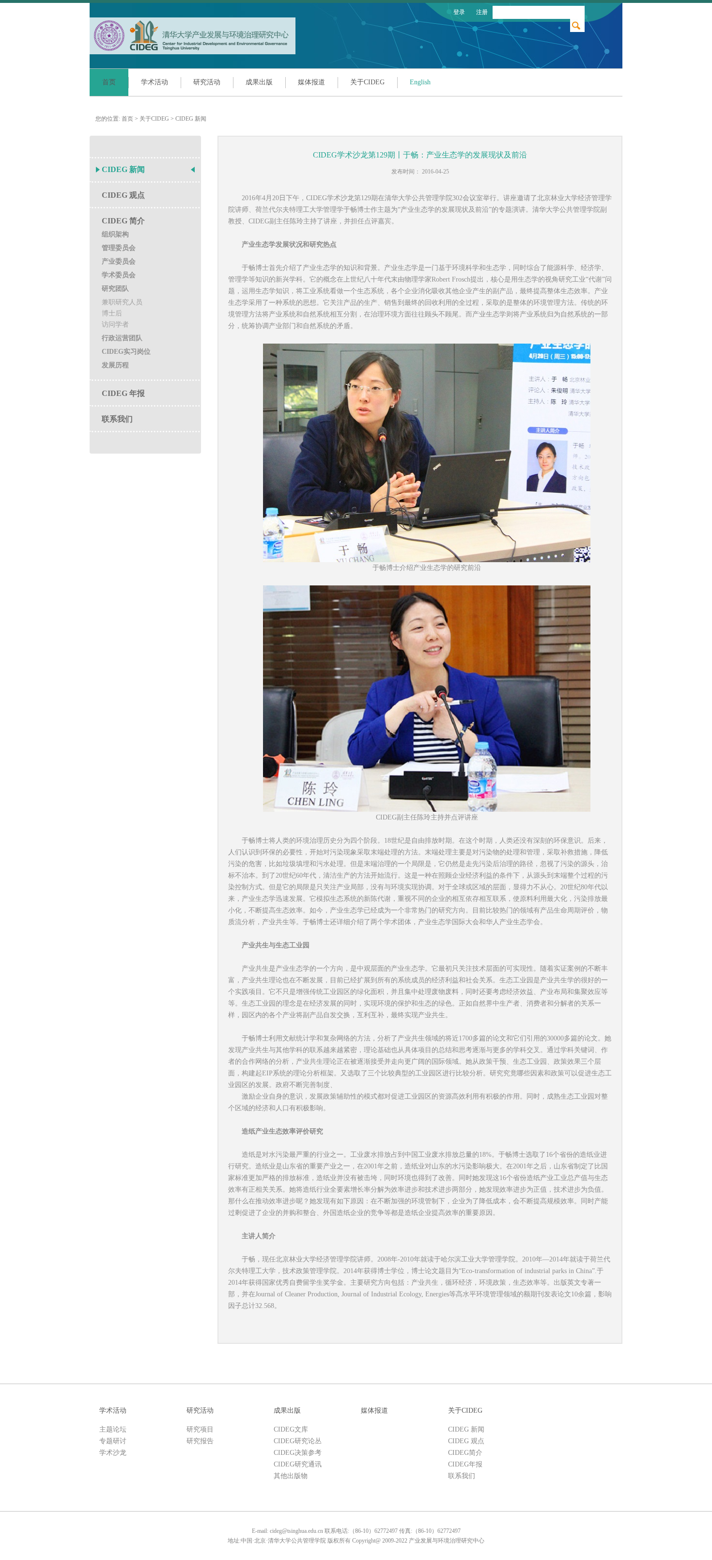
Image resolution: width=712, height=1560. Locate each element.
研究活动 (206, 82)
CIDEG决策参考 (298, 1452)
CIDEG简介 (465, 1452)
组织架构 (115, 234)
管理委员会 (119, 248)
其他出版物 (291, 1476)
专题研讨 (112, 1441)
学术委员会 (119, 275)
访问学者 (115, 324)
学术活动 (154, 82)
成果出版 (259, 82)
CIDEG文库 (291, 1429)
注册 (482, 12)
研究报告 (200, 1441)
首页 (109, 82)
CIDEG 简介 (123, 221)
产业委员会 (119, 261)
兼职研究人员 (122, 302)
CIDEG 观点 (123, 195)
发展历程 (115, 365)
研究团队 (115, 288)
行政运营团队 (122, 338)
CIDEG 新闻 (190, 118)
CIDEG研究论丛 (298, 1441)
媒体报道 (311, 82)
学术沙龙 (112, 1452)
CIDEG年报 (465, 1464)
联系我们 (117, 419)
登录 (459, 12)
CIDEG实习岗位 (126, 351)
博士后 (112, 313)
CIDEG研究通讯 (298, 1464)
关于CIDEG (367, 82)
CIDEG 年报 (123, 393)
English (420, 82)
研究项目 (200, 1429)
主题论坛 (112, 1429)
